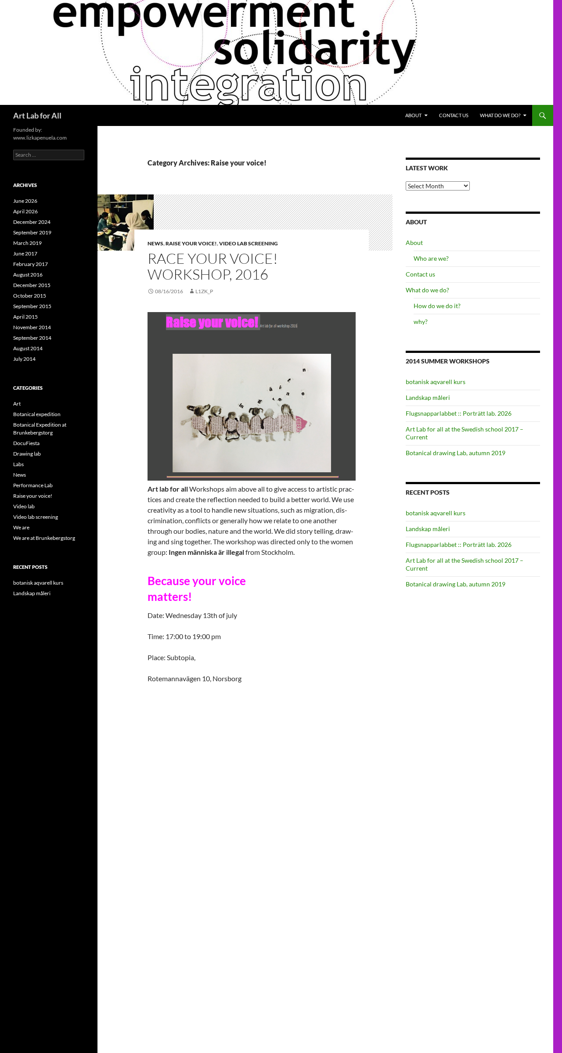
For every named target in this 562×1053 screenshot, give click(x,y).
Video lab (24, 506)
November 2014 (32, 327)
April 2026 (25, 211)
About (413, 115)
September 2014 (32, 337)
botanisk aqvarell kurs (435, 381)
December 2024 (31, 222)
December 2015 (31, 285)
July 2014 (24, 359)
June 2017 (25, 253)
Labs (18, 464)
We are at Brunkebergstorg (44, 538)
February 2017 (30, 264)
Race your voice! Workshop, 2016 (213, 266)
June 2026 (25, 201)
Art (17, 403)
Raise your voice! (191, 243)
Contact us (453, 115)
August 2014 (28, 348)
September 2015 (32, 306)
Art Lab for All (37, 115)
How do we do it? (437, 305)
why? (421, 321)
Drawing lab (27, 453)
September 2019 (32, 232)
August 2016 (28, 274)
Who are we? (431, 258)
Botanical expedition (37, 414)
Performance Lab (33, 485)
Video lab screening (248, 243)
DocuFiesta (26, 443)
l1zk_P (204, 291)
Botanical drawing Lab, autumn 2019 (455, 452)
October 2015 (29, 295)
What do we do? (500, 115)
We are (21, 527)
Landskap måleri (428, 397)
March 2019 (27, 243)
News (155, 243)
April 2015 (25, 316)
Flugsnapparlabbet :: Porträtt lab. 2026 (459, 413)
